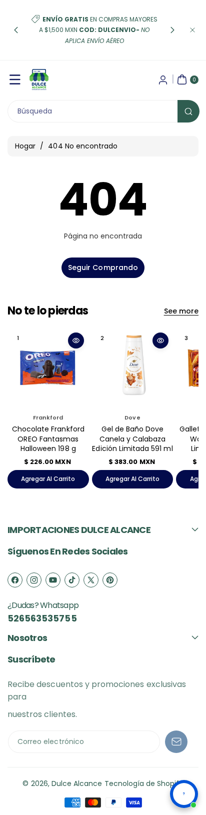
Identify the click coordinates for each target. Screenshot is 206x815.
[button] (16, 30)
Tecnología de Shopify (144, 783)
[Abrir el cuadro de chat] (184, 794)
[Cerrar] (192, 30)
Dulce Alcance (77, 783)
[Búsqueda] (189, 111)
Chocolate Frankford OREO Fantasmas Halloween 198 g (48, 439)
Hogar (25, 146)
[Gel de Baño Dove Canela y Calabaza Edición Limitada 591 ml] (133, 368)
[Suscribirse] (176, 741)
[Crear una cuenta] (163, 79)
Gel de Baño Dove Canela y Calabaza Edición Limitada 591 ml (132, 439)
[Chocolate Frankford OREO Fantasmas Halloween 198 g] (48, 368)
